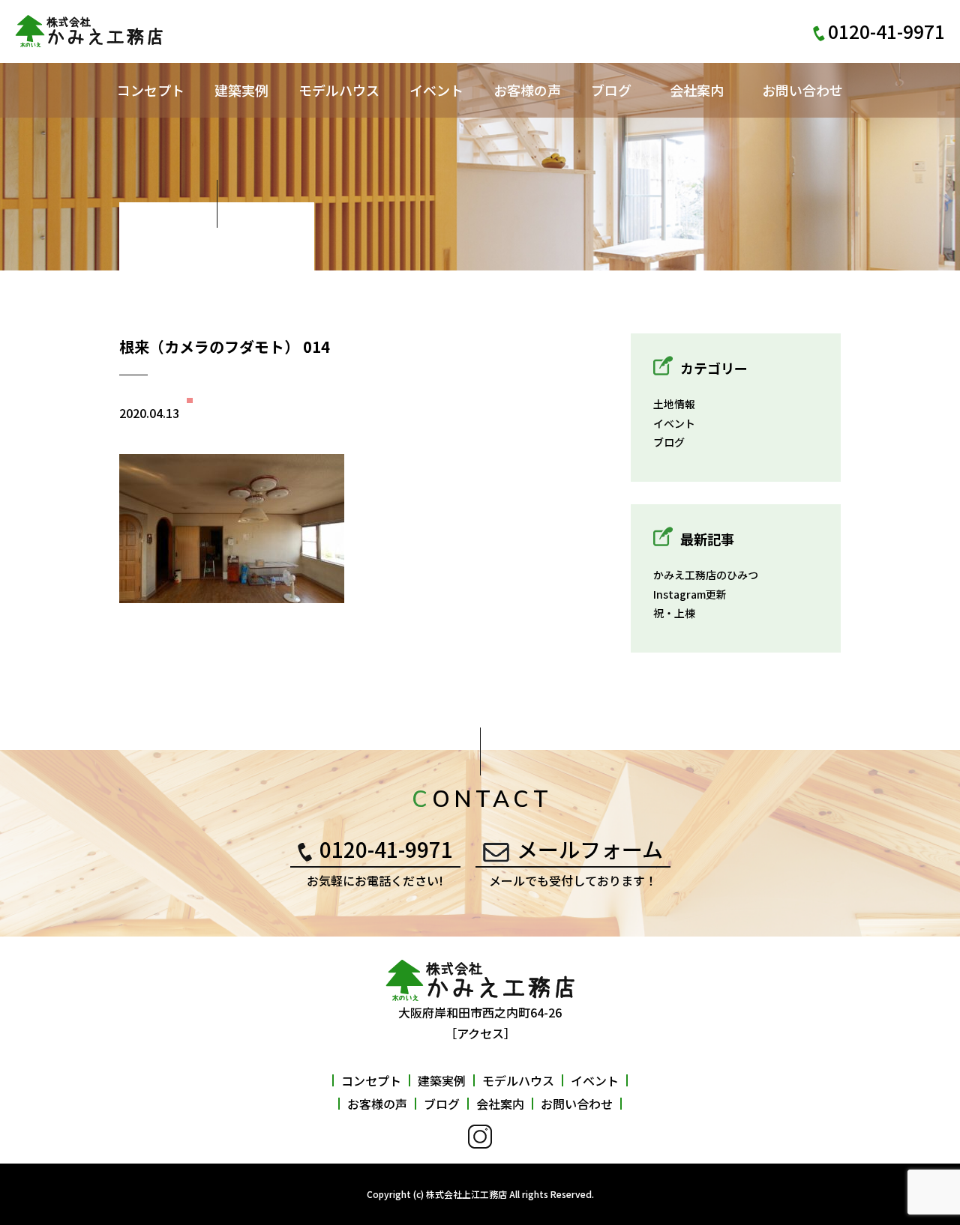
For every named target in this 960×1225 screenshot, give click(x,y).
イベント (437, 90)
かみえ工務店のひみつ (705, 574)
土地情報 (674, 403)
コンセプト (150, 90)
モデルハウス (339, 90)
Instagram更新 (690, 594)
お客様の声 (527, 90)
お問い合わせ (802, 90)
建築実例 (241, 90)
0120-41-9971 (386, 849)
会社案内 (697, 90)
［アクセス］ (480, 1033)
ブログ (611, 90)
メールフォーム (590, 849)
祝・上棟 (674, 612)
